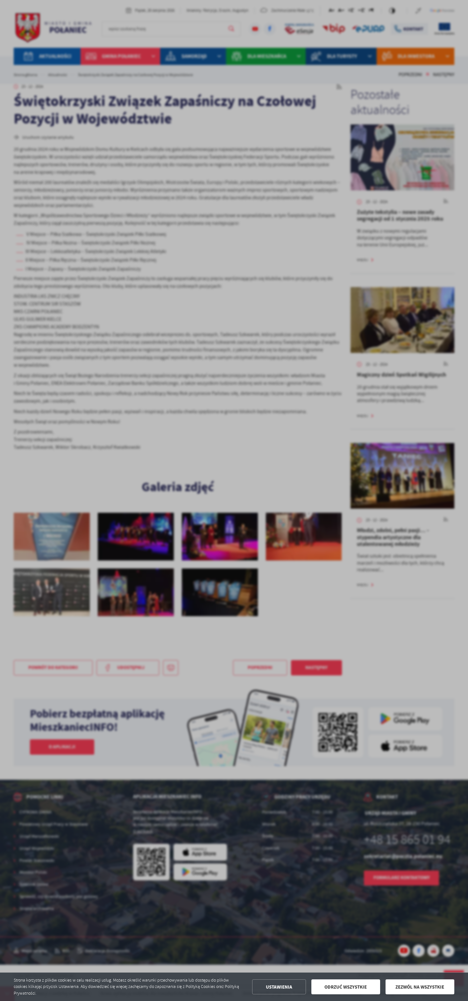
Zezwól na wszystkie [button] (419, 987)
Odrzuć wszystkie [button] (345, 987)
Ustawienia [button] (279, 987)
